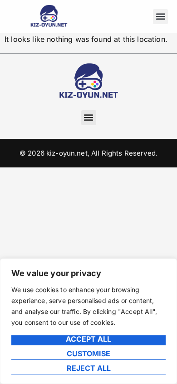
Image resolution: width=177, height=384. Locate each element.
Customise (88, 354)
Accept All (88, 339)
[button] (160, 16)
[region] (88, 321)
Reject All (89, 368)
